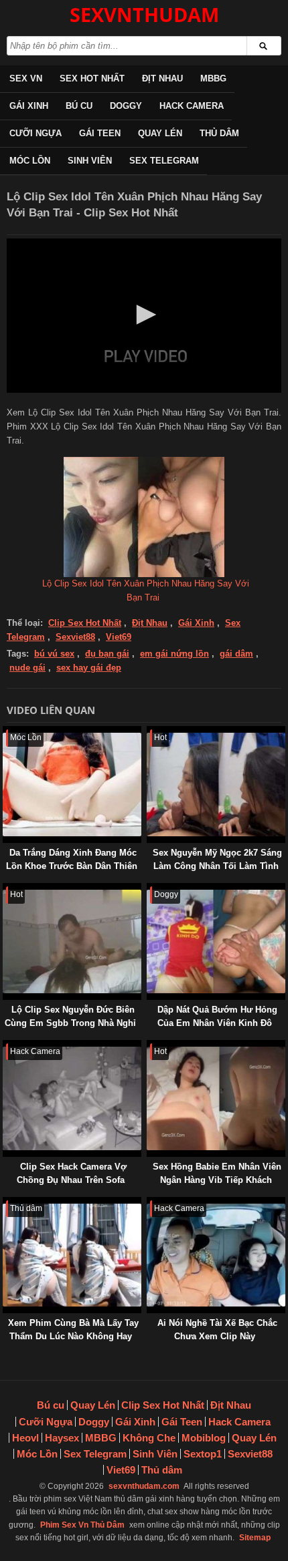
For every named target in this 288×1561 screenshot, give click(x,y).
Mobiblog (204, 1437)
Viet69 (118, 637)
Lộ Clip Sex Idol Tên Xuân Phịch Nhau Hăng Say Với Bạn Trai (145, 590)
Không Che (149, 1437)
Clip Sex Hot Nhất (84, 623)
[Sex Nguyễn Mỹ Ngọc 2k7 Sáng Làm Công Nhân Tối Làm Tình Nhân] (149, 732)
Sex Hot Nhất (92, 78)
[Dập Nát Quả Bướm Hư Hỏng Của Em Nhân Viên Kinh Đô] (149, 889)
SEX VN (25, 78)
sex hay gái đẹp (88, 668)
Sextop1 (203, 1453)
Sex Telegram (164, 161)
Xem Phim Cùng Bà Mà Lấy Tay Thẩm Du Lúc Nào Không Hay (73, 1329)
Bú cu (79, 106)
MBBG (213, 78)
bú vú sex (54, 654)
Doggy (126, 106)
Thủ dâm (219, 133)
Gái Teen (100, 133)
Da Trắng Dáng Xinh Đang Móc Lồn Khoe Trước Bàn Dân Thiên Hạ (71, 866)
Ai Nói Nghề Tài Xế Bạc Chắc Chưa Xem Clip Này (217, 1329)
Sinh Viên (90, 161)
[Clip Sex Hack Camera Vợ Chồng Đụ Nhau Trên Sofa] (5, 1046)
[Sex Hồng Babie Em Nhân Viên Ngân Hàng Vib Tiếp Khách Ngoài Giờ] (149, 1046)
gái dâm (236, 654)
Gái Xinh (28, 106)
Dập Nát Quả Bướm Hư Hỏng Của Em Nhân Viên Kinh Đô (217, 1016)
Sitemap (255, 1537)
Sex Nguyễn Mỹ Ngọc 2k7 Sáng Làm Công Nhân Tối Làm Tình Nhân (217, 866)
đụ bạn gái (107, 654)
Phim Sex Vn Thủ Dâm (82, 1525)
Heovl (25, 1437)
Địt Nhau (162, 78)
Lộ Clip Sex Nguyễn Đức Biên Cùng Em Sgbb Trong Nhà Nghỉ (70, 1016)
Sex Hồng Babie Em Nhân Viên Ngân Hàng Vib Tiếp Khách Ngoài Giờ (217, 1180)
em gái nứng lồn (174, 654)
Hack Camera (191, 106)
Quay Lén (160, 133)
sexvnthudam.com (144, 1486)
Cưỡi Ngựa (35, 133)
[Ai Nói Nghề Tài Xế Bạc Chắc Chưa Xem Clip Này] (149, 1203)
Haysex (62, 1437)
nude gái (27, 668)
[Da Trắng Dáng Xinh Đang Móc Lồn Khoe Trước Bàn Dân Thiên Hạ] (5, 732)
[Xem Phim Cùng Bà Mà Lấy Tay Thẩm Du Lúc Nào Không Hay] (5, 1203)
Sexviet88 (75, 637)
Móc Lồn (29, 161)
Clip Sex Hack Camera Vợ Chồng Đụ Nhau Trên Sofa (72, 1173)
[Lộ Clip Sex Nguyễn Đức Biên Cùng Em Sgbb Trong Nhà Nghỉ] (5, 889)
